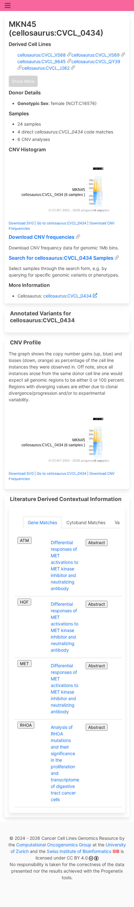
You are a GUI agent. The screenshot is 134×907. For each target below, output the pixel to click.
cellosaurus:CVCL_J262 (45, 68)
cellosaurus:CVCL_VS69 (95, 55)
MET (24, 663)
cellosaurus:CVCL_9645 (41, 61)
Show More (23, 81)
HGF (24, 601)
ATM (24, 540)
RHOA (26, 725)
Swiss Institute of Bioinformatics (83, 851)
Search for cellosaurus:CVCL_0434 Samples (61, 258)
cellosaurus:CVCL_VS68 (41, 55)
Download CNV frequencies (41, 237)
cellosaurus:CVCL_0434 (67, 295)
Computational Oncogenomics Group (53, 844)
